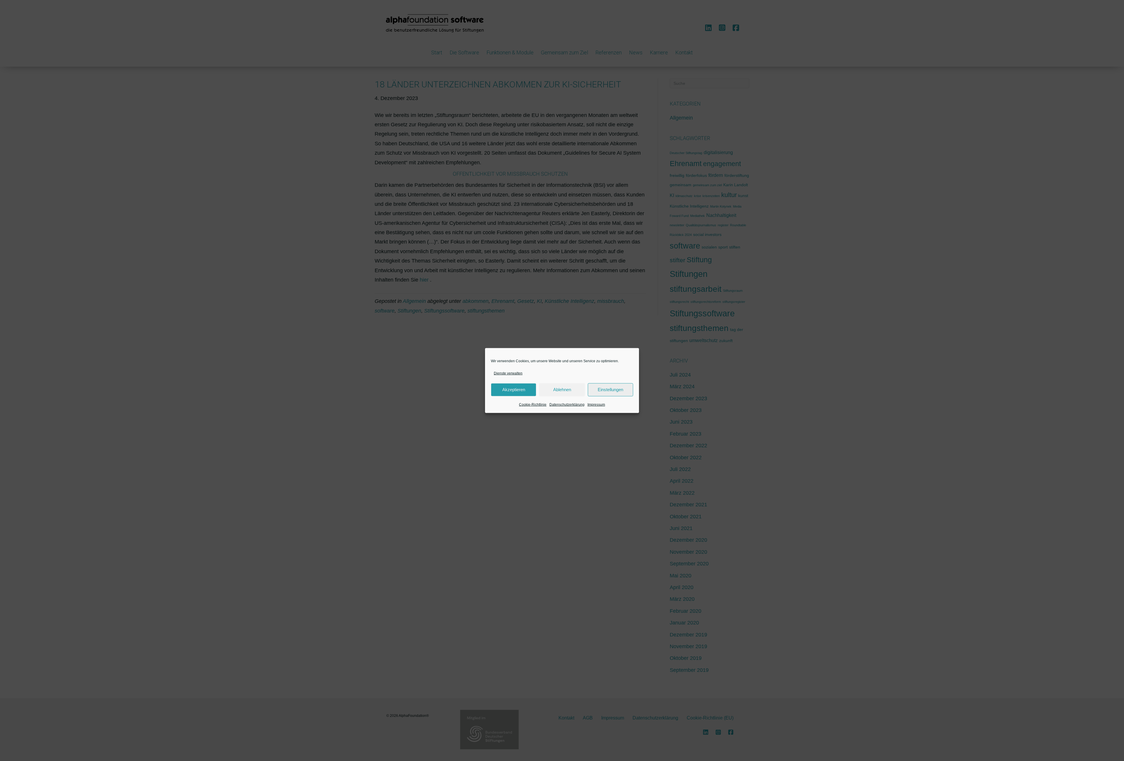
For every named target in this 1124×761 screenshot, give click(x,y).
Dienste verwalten (508, 373)
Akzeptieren (513, 389)
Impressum (596, 405)
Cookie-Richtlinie (532, 405)
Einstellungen (610, 389)
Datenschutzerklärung (567, 405)
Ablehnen (562, 389)
